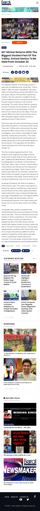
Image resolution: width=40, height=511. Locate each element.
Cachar (18, 246)
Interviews (8, 350)
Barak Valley (9, 246)
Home (7, 497)
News (4, 47)
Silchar (34, 246)
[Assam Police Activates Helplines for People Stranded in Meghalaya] (11, 295)
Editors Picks (9, 424)
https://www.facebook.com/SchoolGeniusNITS (21, 241)
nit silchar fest (26, 246)
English (19, 42)
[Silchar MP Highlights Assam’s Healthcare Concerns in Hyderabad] (28, 268)
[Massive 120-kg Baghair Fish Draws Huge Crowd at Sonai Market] (11, 268)
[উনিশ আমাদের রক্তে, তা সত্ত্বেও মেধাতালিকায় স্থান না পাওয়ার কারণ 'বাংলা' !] (20, 442)
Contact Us (24, 497)
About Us (14, 497)
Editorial (7, 479)
